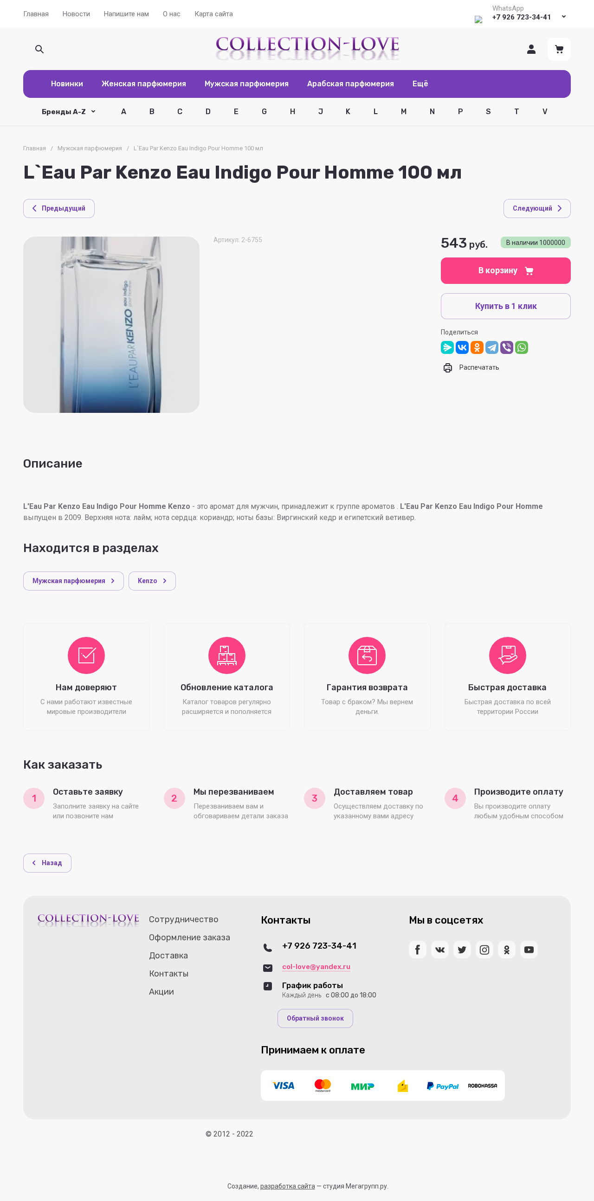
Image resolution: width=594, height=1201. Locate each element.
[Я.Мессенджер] (447, 347)
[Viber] (506, 347)
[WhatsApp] (521, 347)
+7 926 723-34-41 (521, 17)
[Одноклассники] (477, 347)
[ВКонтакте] (462, 347)
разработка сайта (287, 1186)
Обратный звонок (315, 1018)
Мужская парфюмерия (90, 148)
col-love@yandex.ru (316, 967)
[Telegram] (491, 347)
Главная (34, 148)
